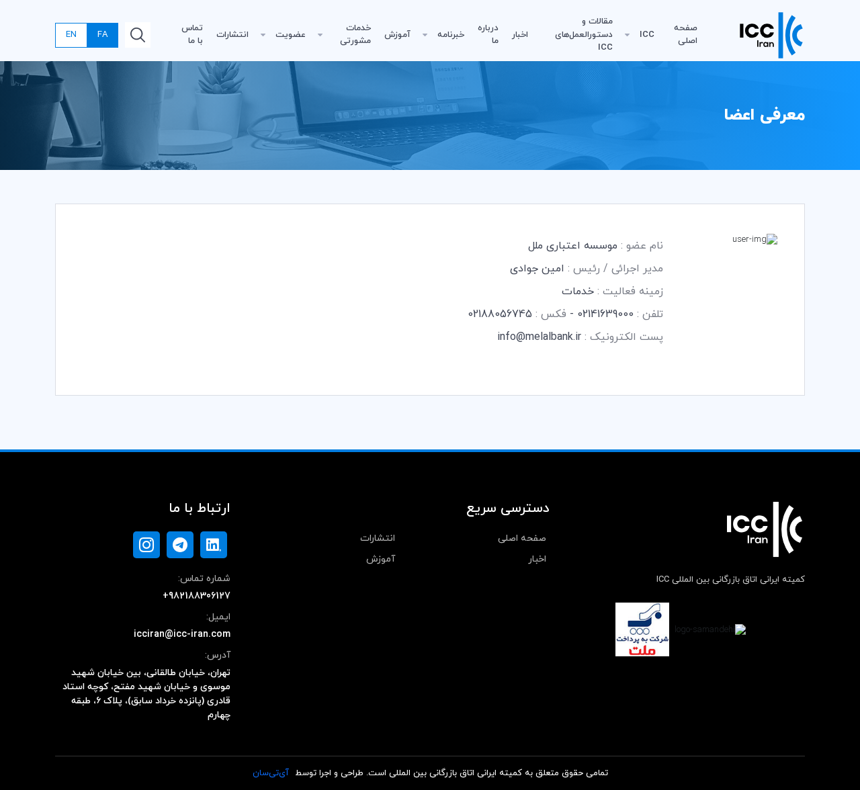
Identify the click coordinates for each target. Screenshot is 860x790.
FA (102, 35)
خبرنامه (450, 35)
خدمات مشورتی (355, 35)
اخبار (520, 35)
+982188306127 (196, 596)
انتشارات (232, 35)
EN (71, 35)
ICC (647, 35)
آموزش (397, 35)
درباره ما (488, 35)
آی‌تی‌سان (271, 773)
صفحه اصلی (685, 35)
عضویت (290, 35)
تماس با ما (192, 35)
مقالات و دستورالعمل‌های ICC (584, 34)
